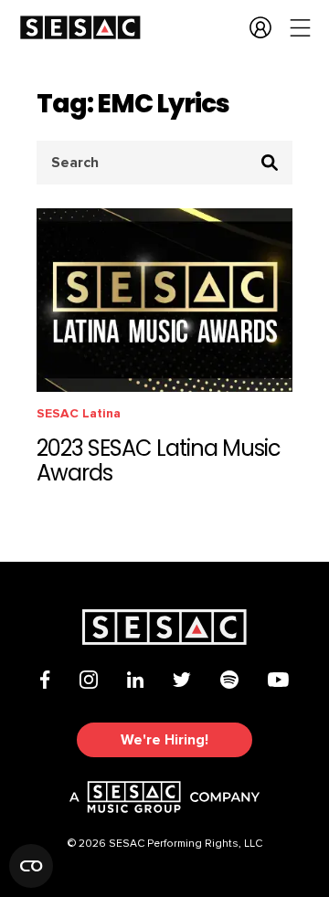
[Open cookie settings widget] (31, 866)
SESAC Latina (79, 413)
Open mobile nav (300, 27)
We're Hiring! (164, 740)
